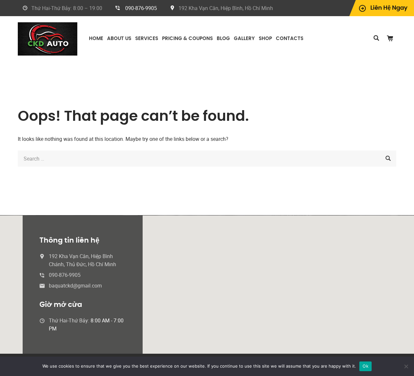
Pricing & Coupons (187, 38)
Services (146, 38)
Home (96, 38)
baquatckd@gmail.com (75, 285)
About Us (119, 38)
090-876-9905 (141, 8)
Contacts (289, 38)
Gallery (244, 38)
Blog (223, 38)
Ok (365, 366)
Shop (265, 38)
